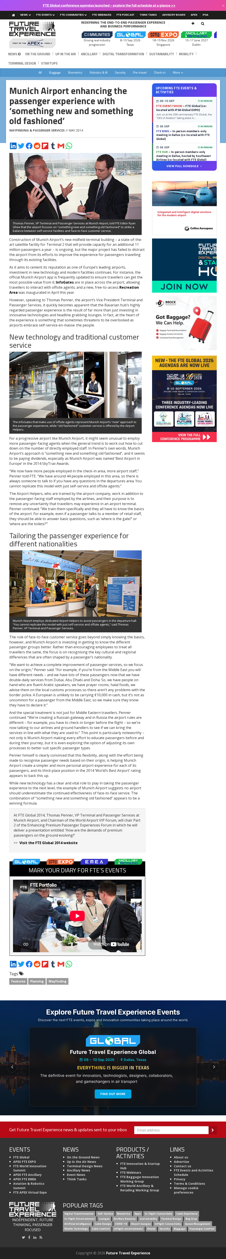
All (40, 72)
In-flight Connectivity (158, 1213)
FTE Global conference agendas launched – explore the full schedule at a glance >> (109, 5)
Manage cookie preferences (186, 1190)
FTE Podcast (125, 14)
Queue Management (198, 1224)
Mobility (186, 54)
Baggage (55, 72)
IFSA (205, 14)
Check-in (160, 72)
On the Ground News (83, 1157)
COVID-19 (121, 1224)
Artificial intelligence (77, 1224)
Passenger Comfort (202, 1229)
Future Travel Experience (128, 1253)
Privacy (179, 1179)
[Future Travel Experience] (32, 35)
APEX (194, 14)
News (24, 14)
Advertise (181, 1162)
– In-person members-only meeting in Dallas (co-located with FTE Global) (183, 135)
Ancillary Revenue (125, 1219)
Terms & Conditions (189, 1183)
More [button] (177, 72)
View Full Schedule (182, 166)
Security (120, 72)
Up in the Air (65, 54)
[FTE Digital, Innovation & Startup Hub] (184, 265)
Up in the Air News (81, 1162)
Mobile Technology (76, 1229)
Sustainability (161, 54)
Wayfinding (57, 981)
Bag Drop (191, 1219)
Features (18, 981)
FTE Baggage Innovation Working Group (139, 1179)
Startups (49, 63)
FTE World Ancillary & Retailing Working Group (139, 1188)
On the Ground (37, 54)
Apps (138, 1213)
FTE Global (21, 1157)
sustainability (148, 1219)
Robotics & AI (98, 72)
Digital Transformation (123, 54)
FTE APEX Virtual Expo (30, 1192)
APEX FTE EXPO (24, 1162)
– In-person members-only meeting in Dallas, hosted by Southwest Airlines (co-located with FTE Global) (183, 156)
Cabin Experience (187, 1213)
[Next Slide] (214, 1067)
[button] (193, 23)
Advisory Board (173, 14)
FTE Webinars (101, 14)
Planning (37, 981)
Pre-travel (140, 72)
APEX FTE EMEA (24, 1179)
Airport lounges (141, 1224)
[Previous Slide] (12, 1067)
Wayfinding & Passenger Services (37, 130)
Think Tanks (148, 14)
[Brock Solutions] (184, 322)
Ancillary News (78, 1170)
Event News (76, 1175)
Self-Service (105, 1213)
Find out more (113, 1094)
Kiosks (151, 1229)
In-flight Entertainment (79, 1219)
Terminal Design (22, 63)
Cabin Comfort (101, 1229)
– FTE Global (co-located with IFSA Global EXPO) (181, 107)
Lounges (104, 1219)
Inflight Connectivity (168, 1224)
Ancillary (89, 54)
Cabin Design (103, 1224)
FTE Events (44, 14)
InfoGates (65, 282)
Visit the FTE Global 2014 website (48, 842)
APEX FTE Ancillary (27, 1175)
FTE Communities (72, 14)
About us (181, 1157)
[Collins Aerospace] (184, 207)
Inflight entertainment (128, 1229)
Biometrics (75, 72)
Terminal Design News (84, 1166)
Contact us (182, 1166)
